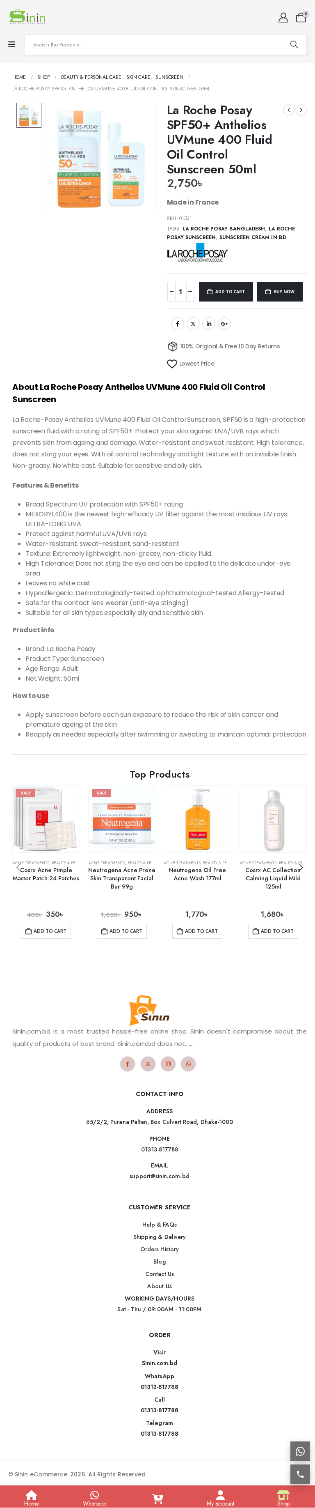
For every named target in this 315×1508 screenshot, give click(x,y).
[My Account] (283, 18)
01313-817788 (160, 1387)
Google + (224, 323)
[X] (148, 1064)
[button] (300, 867)
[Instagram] (168, 1064)
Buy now (284, 292)
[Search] (294, 45)
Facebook (177, 323)
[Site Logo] (28, 17)
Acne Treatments (30, 863)
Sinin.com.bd (160, 1363)
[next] (301, 110)
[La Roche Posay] (197, 252)
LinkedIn (208, 323)
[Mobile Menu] (11, 44)
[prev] (288, 110)
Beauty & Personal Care (77, 863)
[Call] (300, 1474)
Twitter (193, 323)
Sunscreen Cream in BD (252, 237)
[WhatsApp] (188, 1064)
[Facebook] (127, 1064)
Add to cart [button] (50, 931)
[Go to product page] (197, 819)
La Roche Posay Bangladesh (224, 229)
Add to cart (229, 292)
